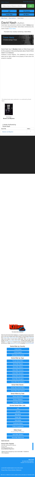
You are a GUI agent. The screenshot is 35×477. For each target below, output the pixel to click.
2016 (6, 341)
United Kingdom (18, 352)
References (18, 470)
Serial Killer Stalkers (18, 367)
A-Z (9, 11)
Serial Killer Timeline (18, 402)
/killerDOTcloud (29, 343)
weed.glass (24, 474)
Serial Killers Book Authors (18, 390)
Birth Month (18, 414)
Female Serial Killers (18, 361)
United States (17, 349)
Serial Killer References (18, 437)
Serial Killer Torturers (18, 370)
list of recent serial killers (14, 340)
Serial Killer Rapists (18, 364)
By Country (27, 11)
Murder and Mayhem (7, 132)
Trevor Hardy (12, 28)
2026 (11, 341)
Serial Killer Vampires (17, 373)
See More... (27, 14)
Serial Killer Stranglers (18, 379)
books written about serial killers (11, 337)
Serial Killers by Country (18, 355)
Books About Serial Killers (17, 387)
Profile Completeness (17, 426)
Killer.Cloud (5, 2)
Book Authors (12, 18)
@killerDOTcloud (14, 343)
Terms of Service (11, 470)
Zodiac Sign (9, 14)
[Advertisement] (17, 79)
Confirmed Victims (18, 423)
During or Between (18, 399)
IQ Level (18, 411)
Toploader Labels (31, 474)
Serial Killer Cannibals (18, 376)
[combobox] (13, 6)
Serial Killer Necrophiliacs (17, 382)
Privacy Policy (4, 470)
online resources (30, 337)
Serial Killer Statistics (18, 434)
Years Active (18, 420)
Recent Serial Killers (18, 396)
